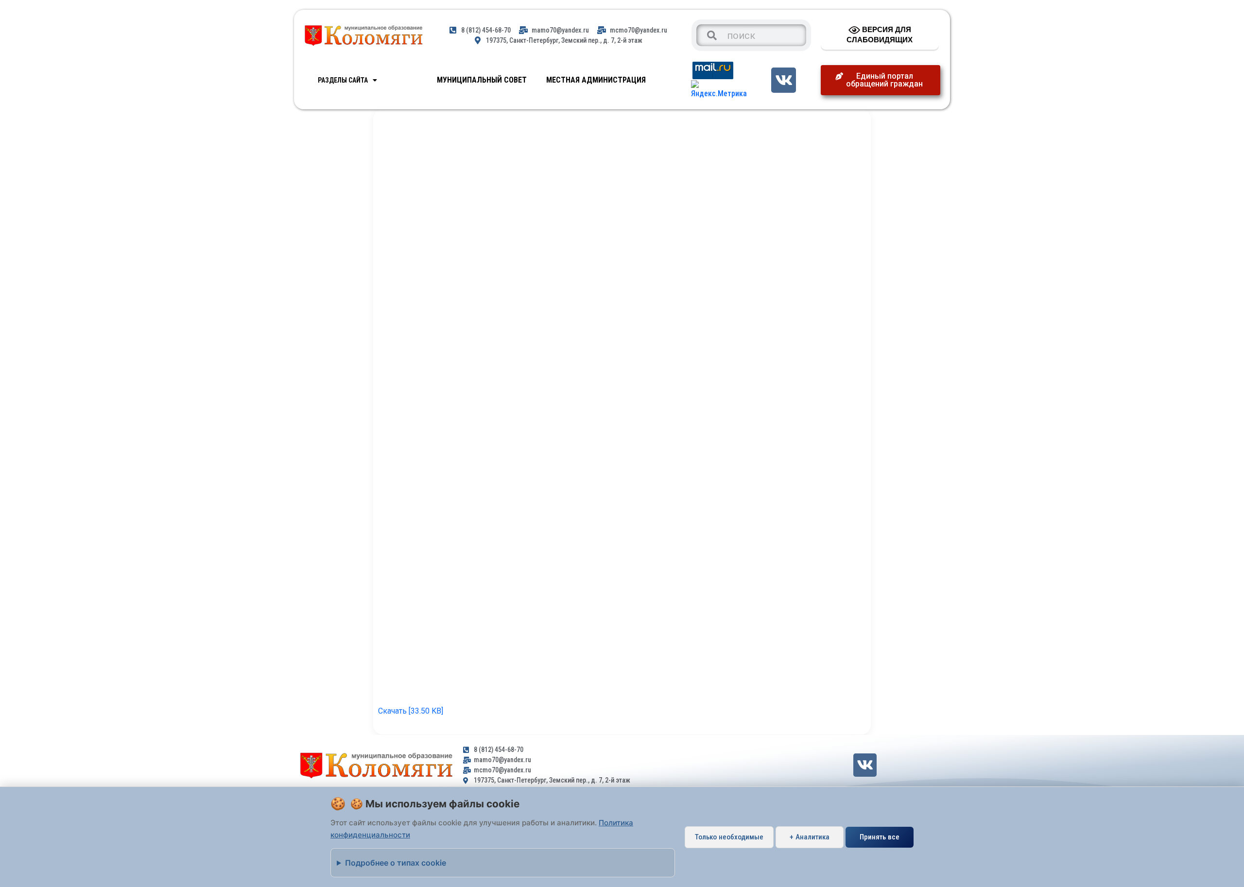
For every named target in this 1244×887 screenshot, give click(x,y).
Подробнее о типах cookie (395, 863)
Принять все (879, 837)
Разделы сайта (343, 80)
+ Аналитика (809, 837)
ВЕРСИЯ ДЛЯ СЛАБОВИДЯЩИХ (880, 34)
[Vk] (783, 80)
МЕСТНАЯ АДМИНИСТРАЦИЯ (596, 80)
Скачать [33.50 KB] (410, 711)
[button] (880, 80)
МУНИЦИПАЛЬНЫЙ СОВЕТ (482, 80)
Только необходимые (729, 837)
